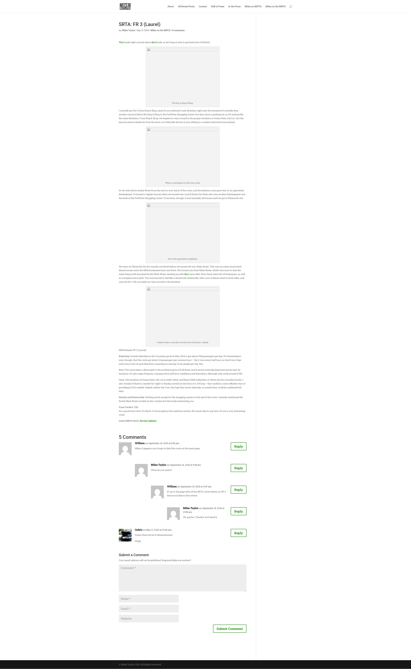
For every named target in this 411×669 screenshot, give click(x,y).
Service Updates (148, 420)
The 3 (122, 42)
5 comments (178, 30)
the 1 (186, 274)
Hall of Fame (217, 6)
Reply (238, 446)
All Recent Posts (186, 6)
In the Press (234, 6)
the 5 (154, 42)
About (170, 6)
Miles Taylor (128, 30)
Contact (203, 6)
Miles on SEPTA (253, 6)
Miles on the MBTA (276, 6)
